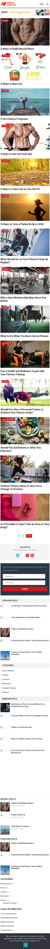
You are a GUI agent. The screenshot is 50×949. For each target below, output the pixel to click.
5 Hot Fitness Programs (14, 118)
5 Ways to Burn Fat (11, 83)
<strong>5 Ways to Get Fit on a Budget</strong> (29, 716)
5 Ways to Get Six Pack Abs (16, 154)
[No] (47, 941)
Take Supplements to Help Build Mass (25, 617)
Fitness (5, 21)
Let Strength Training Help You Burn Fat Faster (29, 606)
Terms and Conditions (8, 914)
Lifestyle (6, 56)
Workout (5, 692)
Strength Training (9, 688)
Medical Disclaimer (7, 922)
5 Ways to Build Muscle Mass (17, 48)
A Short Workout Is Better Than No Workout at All (30, 640)
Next (29, 536)
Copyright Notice (6, 930)
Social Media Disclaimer (9, 918)
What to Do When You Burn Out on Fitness (24, 336)
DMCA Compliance (7, 926)
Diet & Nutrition (8, 420)
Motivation (7, 343)
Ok (26, 945)
